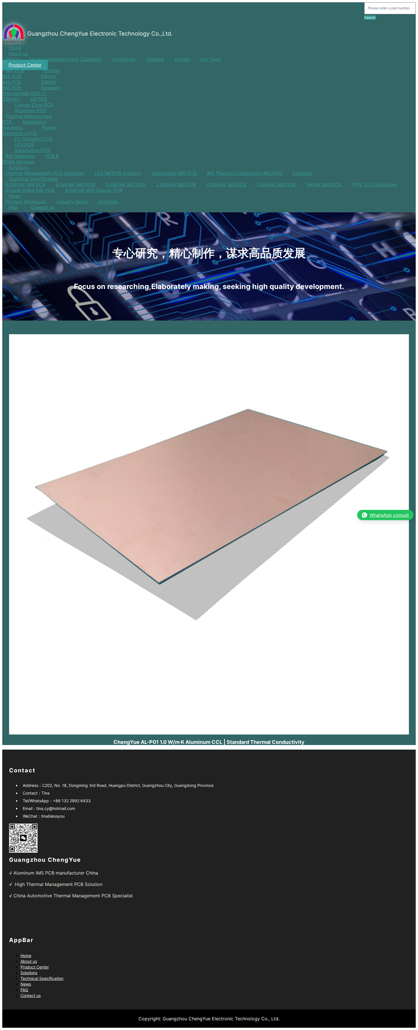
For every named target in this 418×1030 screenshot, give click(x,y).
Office (12, 59)
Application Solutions (24, 124)
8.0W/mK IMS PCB (25, 184)
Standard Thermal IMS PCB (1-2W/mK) (31, 93)
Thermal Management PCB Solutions (45, 173)
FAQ (13, 207)
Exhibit (183, 59)
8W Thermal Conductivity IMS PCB (245, 173)
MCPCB (38, 99)
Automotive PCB (32, 150)
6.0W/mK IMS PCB (76, 184)
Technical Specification (33, 179)
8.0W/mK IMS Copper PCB (93, 190)
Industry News (73, 201)
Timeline (155, 59)
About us (18, 53)
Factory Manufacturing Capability (66, 59)
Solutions (18, 167)
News (14, 196)
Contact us (43, 207)
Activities (108, 201)
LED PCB (24, 144)
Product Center (25, 65)
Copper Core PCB (34, 105)
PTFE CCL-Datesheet (374, 184)
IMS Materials (20, 156)
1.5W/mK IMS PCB (277, 184)
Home (15, 48)
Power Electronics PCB (29, 130)
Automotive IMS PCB (174, 173)
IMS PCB (15, 70)
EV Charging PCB (33, 139)
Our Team (210, 59)
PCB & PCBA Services (30, 159)
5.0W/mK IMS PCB (126, 184)
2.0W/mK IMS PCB (226, 184)
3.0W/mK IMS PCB (176, 184)
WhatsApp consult (389, 515)
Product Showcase (26, 201)
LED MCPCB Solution (118, 173)
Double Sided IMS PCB (30, 190)
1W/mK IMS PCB (324, 184)
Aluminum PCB (30, 110)
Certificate (124, 59)
